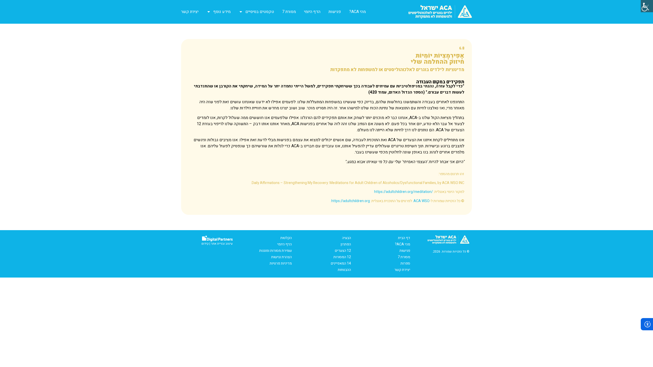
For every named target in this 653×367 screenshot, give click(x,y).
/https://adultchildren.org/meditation (403, 191)
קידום (205, 243)
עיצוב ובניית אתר (222, 243)
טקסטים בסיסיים (259, 11)
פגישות (335, 11)
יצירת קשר (189, 11)
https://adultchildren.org (350, 201)
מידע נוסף (222, 11)
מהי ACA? (357, 11)
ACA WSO (421, 201)
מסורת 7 (289, 11)
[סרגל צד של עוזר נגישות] (647, 6)
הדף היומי (312, 11)
